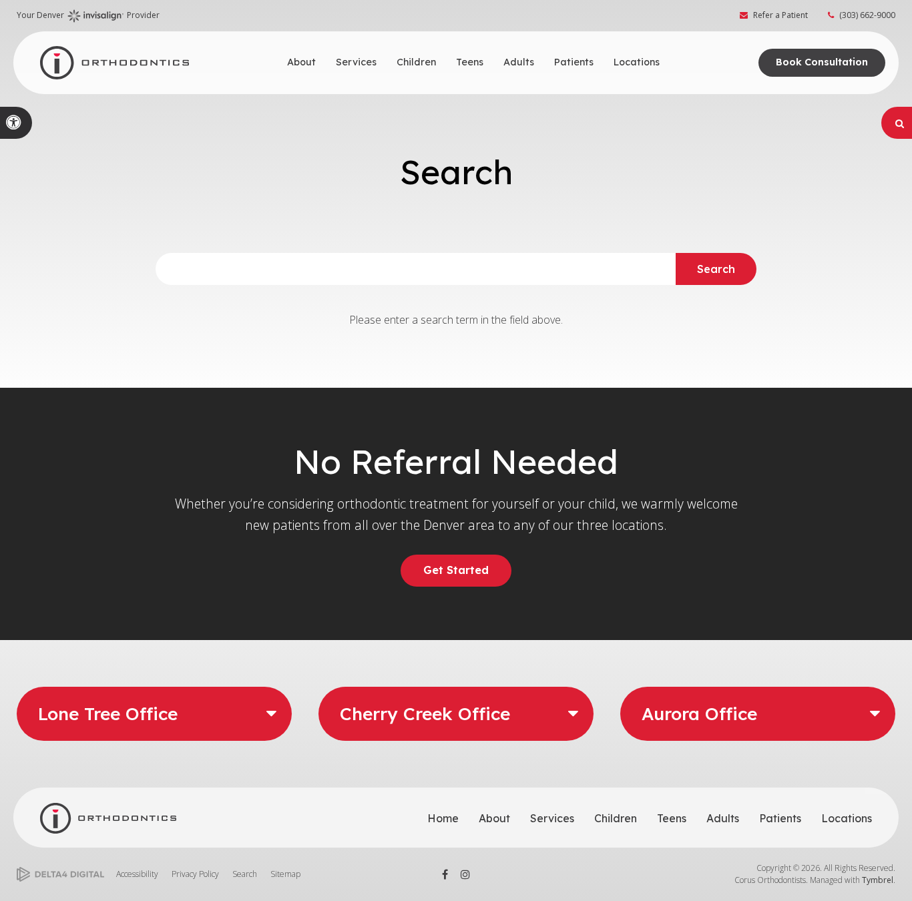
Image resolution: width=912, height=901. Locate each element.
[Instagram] (466, 874)
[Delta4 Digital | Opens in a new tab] (60, 874)
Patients (780, 818)
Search (244, 874)
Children (615, 818)
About (494, 818)
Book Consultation (822, 62)
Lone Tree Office (108, 714)
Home (443, 818)
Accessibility (137, 874)
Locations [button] (637, 62)
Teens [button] (469, 62)
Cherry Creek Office (425, 714)
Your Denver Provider (88, 15)
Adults (722, 818)
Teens (671, 818)
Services (552, 818)
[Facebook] (445, 874)
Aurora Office (699, 714)
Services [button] (356, 62)
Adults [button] (518, 62)
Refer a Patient (780, 15)
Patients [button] (574, 62)
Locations (846, 818)
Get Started (456, 570)
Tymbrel (877, 880)
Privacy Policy (195, 874)
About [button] (301, 62)
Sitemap (285, 874)
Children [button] (416, 62)
